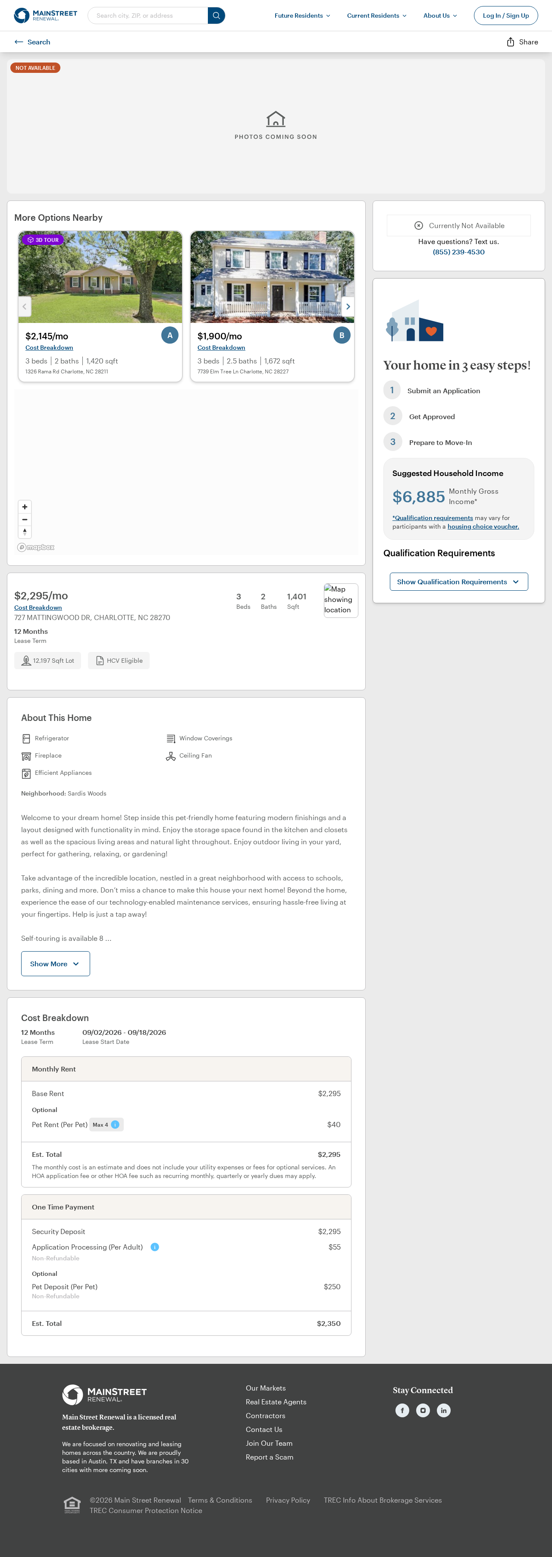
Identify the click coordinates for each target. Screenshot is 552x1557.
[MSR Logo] (128, 1395)
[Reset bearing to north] (25, 532)
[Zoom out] (25, 519)
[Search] (216, 15)
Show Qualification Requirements (452, 581)
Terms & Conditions (220, 1500)
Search (39, 42)
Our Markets (266, 1388)
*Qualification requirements (432, 517)
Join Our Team (269, 1443)
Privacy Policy (288, 1500)
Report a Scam (270, 1457)
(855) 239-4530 (459, 251)
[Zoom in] (25, 507)
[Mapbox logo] (36, 547)
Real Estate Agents (276, 1401)
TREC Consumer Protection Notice (146, 1510)
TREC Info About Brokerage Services (383, 1500)
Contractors (265, 1415)
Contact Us (264, 1429)
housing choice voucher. (483, 526)
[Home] (45, 15)
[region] (186, 472)
